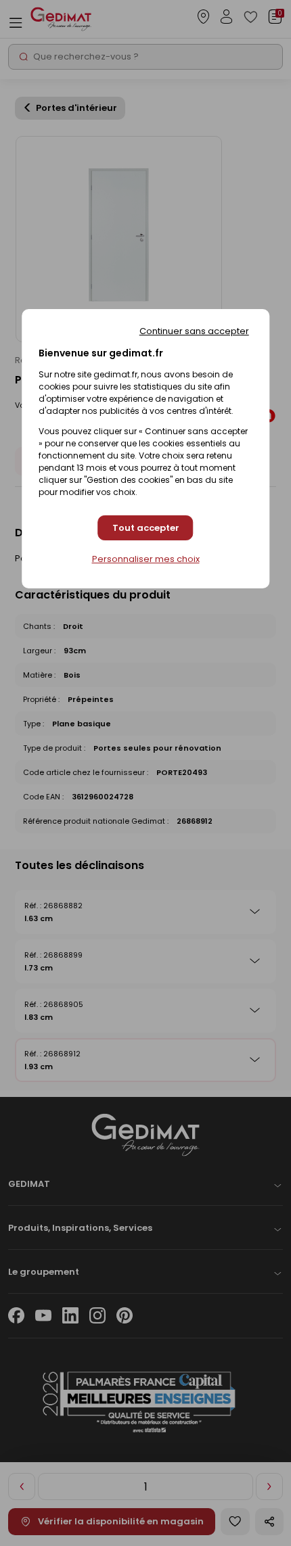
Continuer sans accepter (194, 331)
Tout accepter (145, 527)
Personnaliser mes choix (146, 559)
